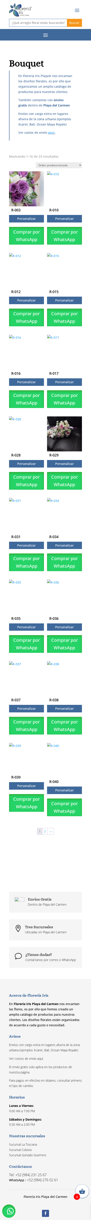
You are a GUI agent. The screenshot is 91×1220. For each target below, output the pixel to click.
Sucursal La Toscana (23, 1144)
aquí (51, 132)
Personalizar (26, 219)
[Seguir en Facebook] (45, 1213)
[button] (8, 1211)
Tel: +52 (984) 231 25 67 (28, 1174)
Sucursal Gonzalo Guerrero (27, 1155)
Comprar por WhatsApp (26, 235)
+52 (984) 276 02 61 (42, 1179)
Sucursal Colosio (20, 1150)
